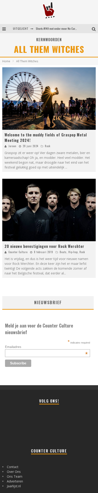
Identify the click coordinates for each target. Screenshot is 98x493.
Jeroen (12, 146)
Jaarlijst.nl (14, 486)
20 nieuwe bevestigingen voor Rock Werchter (44, 246)
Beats (63, 252)
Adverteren (15, 481)
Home (6, 61)
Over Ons (14, 471)
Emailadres (46, 347)
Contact (12, 467)
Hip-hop (73, 252)
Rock (47, 146)
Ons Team (14, 476)
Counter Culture (18, 252)
